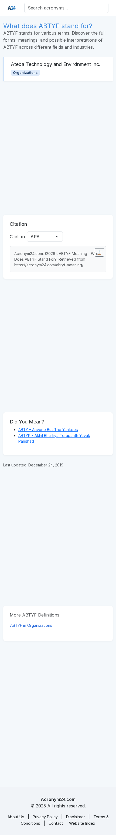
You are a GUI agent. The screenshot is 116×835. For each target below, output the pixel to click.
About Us (16, 816)
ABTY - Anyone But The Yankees (48, 429)
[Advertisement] (58, 148)
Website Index (82, 823)
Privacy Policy (45, 816)
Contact (56, 823)
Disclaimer (75, 816)
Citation (17, 236)
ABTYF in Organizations (31, 625)
